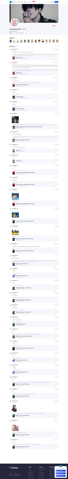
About (29, 469)
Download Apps (51, 469)
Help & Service (41, 474)
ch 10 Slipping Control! (16, 106)
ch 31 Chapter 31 (15, 170)
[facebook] (15, 474)
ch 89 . (14, 219)
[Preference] (53, 2)
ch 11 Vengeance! (15, 94)
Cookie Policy (51, 475)
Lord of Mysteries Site (31, 476)
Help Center (51, 472)
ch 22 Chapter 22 (15, 182)
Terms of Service (52, 477)
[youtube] (17, 474)
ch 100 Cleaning (15, 273)
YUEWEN (29, 474)
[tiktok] (12, 474)
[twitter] (13, 474)
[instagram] (10, 474)
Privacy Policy (51, 474)
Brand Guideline (30, 472)
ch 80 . (14, 236)
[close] (65, 467)
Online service (41, 477)
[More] (57, 26)
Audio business (41, 472)
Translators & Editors (42, 469)
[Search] (47, 2)
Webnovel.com (11, 2)
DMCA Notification (42, 475)
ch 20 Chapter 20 (15, 201)
